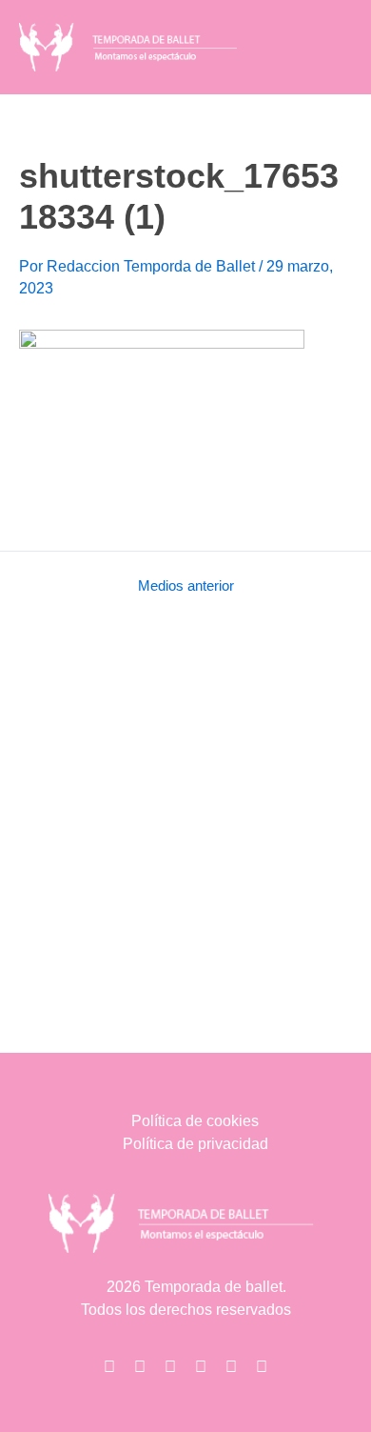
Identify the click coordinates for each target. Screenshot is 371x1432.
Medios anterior (186, 586)
